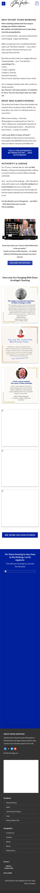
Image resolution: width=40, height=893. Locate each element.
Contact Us (10, 833)
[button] (3, 3)
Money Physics (11, 803)
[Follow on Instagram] (5, 748)
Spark (8, 807)
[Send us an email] (8, 748)
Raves (8, 846)
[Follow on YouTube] (15, 748)
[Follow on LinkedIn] (11, 748)
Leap (8, 816)
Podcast (9, 837)
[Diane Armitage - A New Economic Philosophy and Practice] (20, 3)
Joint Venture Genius (13, 811)
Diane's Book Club (12, 820)
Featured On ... (11, 850)
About (8, 842)
